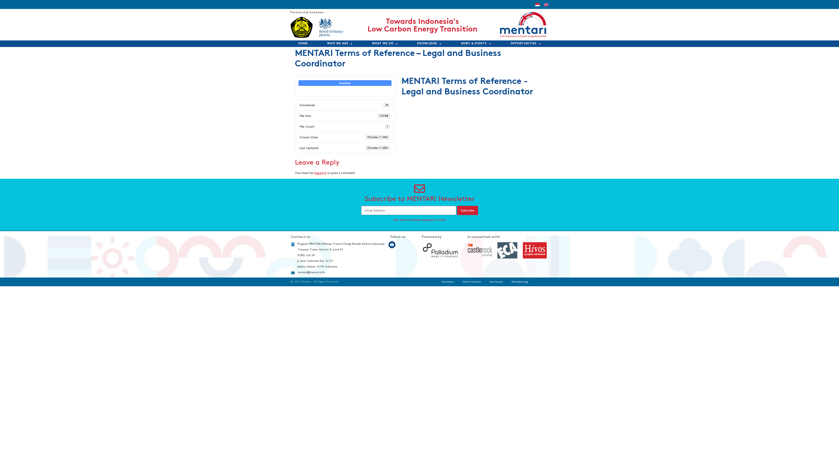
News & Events (474, 43)
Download (344, 83)
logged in (320, 173)
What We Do (382, 43)
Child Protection (472, 282)
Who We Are (337, 43)
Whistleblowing (519, 282)
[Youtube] (391, 244)
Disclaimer (448, 282)
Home (303, 43)
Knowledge (427, 43)
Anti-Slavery (496, 282)
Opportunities (523, 43)
